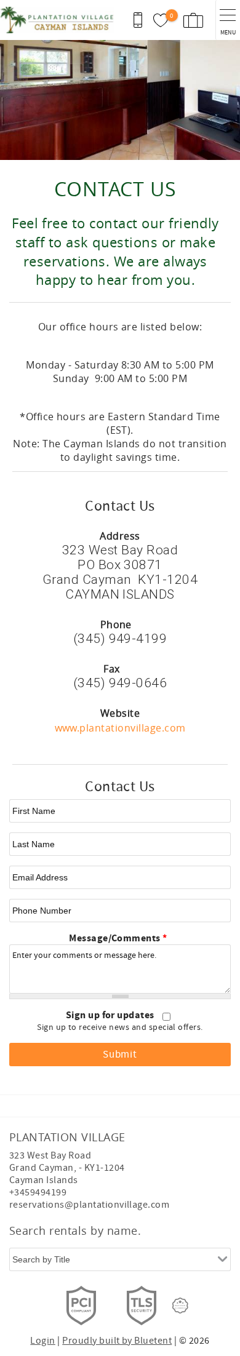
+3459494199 (37, 1192)
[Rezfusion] (180, 1305)
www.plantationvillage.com (120, 728)
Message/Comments (118, 938)
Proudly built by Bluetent (117, 1340)
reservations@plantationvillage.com (89, 1204)
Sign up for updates (111, 1015)
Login (42, 1340)
